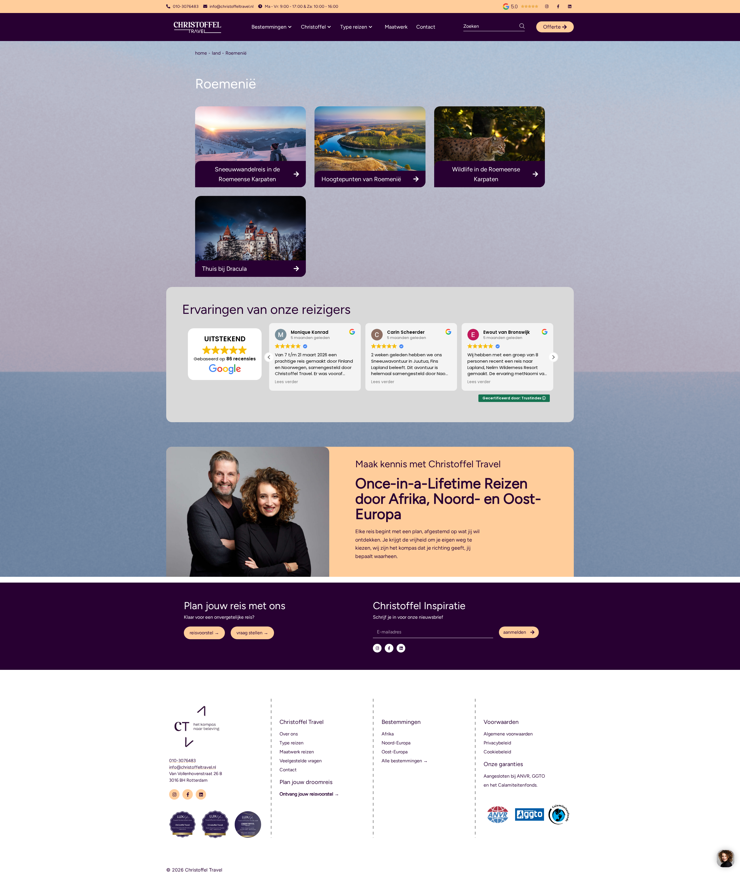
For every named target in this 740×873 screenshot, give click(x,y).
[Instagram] (547, 6)
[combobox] (491, 26)
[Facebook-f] (558, 6)
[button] (553, 357)
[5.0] (506, 6)
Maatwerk (396, 27)
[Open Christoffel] (329, 27)
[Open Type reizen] (370, 27)
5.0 (514, 6)
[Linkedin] (569, 6)
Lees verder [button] (286, 382)
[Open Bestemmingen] (290, 27)
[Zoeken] (522, 26)
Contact (425, 27)
